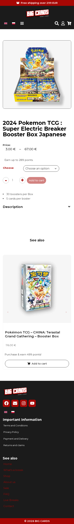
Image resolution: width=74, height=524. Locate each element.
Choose (8, 167)
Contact (8, 506)
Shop (6, 476)
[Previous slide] (7, 312)
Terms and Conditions (15, 425)
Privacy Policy (11, 432)
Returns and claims (13, 445)
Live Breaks (10, 500)
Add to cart (36, 180)
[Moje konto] (63, 23)
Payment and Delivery (15, 438)
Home (7, 464)
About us (9, 482)
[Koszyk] (69, 23)
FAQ (6, 494)
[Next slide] (66, 312)
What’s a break (13, 470)
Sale (6, 488)
